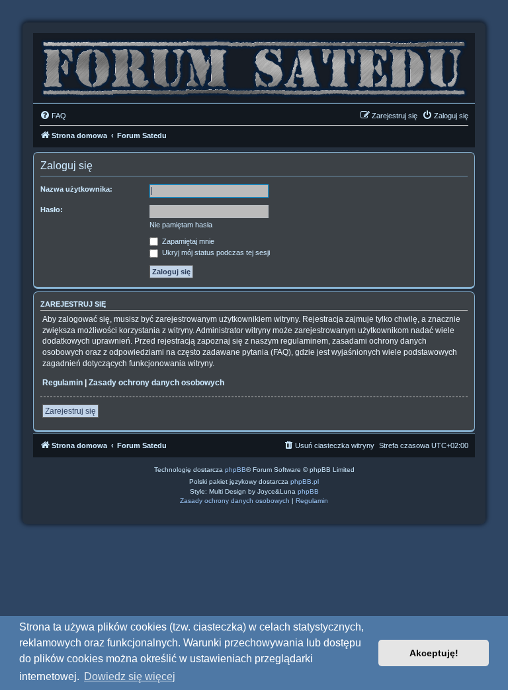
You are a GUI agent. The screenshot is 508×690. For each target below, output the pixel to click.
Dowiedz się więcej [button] (129, 676)
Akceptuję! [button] (433, 653)
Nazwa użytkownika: (76, 189)
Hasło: (51, 209)
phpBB (235, 469)
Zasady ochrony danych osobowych (156, 382)
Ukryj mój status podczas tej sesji (215, 252)
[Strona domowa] (254, 65)
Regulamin (62, 382)
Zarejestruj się (70, 411)
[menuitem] (53, 116)
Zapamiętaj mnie (187, 241)
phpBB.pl (304, 481)
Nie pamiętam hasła (180, 225)
